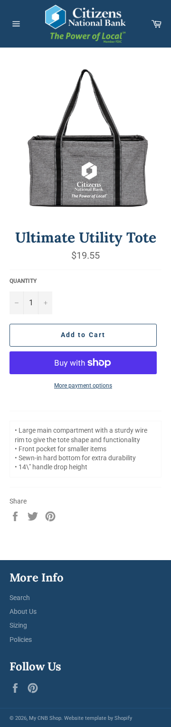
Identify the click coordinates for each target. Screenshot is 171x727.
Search (20, 597)
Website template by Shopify (98, 718)
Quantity (23, 281)
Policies (21, 639)
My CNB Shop (45, 718)
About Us (23, 611)
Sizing (18, 625)
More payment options (83, 385)
